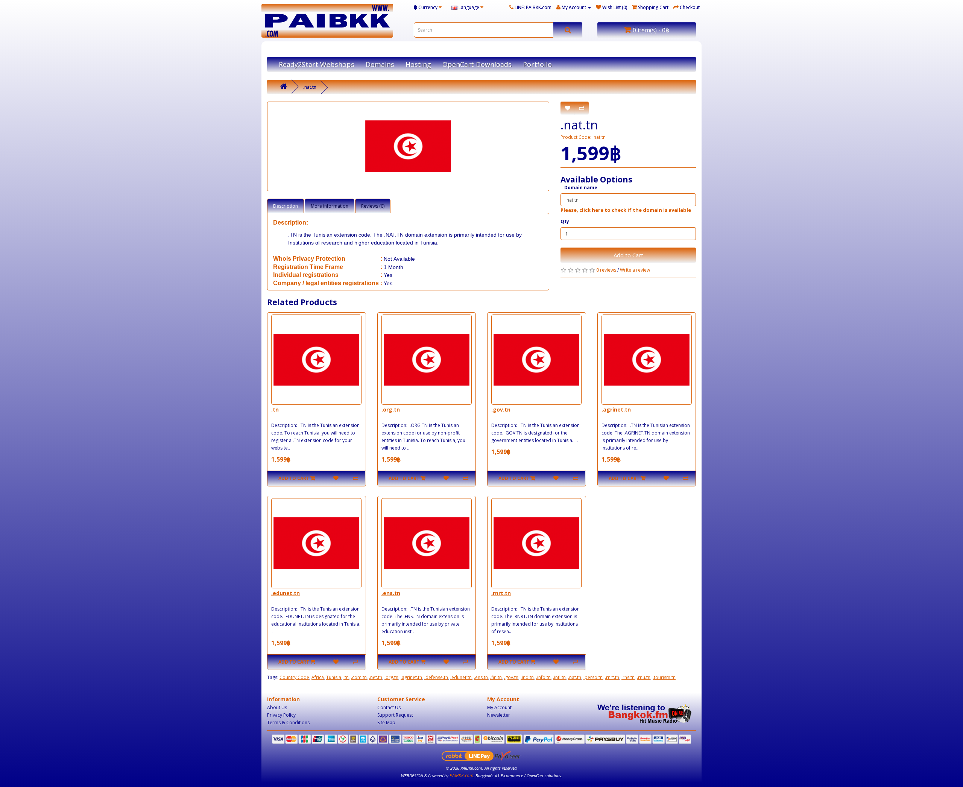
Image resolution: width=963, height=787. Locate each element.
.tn (275, 409)
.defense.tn (436, 677)
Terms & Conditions (288, 722)
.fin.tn (496, 677)
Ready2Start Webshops (316, 64)
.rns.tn (628, 677)
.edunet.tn (285, 593)
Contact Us (389, 707)
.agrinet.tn (616, 409)
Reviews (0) (372, 206)
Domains (380, 64)
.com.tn (359, 677)
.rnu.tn (643, 677)
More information (329, 206)
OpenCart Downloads (477, 64)
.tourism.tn (664, 677)
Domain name (580, 187)
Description (285, 206)
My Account (499, 707)
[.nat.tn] (408, 146)
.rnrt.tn (501, 593)
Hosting (418, 64)
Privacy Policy (281, 715)
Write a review (635, 270)
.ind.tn (527, 677)
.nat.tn (309, 87)
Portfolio (537, 64)
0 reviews (606, 270)
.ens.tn (390, 593)
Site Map (386, 722)
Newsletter (498, 715)
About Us (277, 707)
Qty (564, 221)
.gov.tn (500, 409)
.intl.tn (559, 677)
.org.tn (390, 409)
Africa (317, 677)
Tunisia (333, 677)
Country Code (294, 677)
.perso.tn (593, 677)
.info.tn (543, 677)
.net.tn (375, 677)
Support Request (395, 715)
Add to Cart (628, 255)
